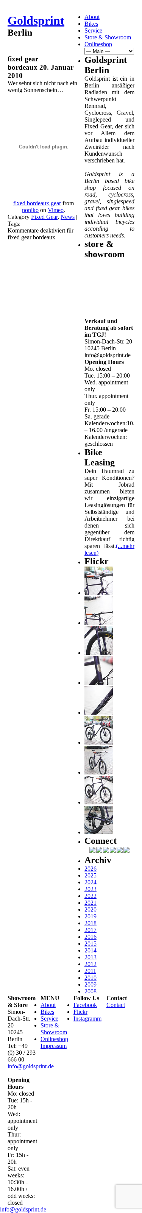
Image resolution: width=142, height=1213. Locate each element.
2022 (90, 896)
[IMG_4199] (98, 742)
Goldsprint (36, 20)
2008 (90, 991)
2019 (90, 916)
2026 (90, 868)
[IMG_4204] (98, 772)
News (68, 217)
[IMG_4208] (98, 712)
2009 (90, 984)
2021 (90, 902)
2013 (90, 957)
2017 (90, 930)
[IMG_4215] (98, 593)
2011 (90, 971)
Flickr (80, 1011)
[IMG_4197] (98, 802)
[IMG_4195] (98, 832)
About (92, 17)
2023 (90, 889)
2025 (90, 875)
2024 (90, 882)
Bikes (91, 23)
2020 (90, 909)
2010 (90, 977)
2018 (90, 923)
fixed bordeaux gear (37, 203)
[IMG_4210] (98, 682)
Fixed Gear (44, 217)
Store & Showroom (107, 37)
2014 (90, 950)
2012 (90, 964)
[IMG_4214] (98, 623)
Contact (115, 1005)
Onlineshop (98, 44)
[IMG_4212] (98, 652)
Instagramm (87, 1018)
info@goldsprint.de (31, 1066)
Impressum (54, 1046)
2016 (90, 937)
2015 (90, 943)
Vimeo (56, 210)
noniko (30, 210)
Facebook (85, 1005)
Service (93, 30)
